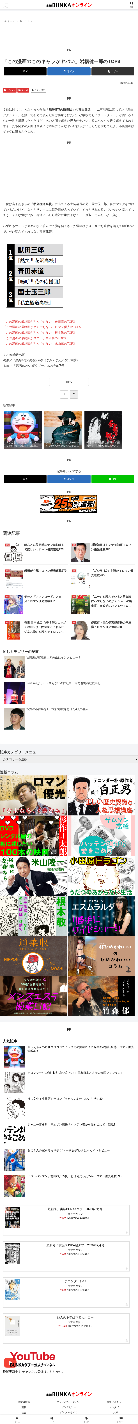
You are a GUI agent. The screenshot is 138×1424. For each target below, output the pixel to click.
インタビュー (69, 1407)
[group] (23, 430)
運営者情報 (24, 1402)
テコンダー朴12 (75, 1281)
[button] (112, 71)
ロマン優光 (39, 90)
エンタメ (11, 90)
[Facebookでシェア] (23, 1109)
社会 (23, 1412)
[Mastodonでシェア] (54, 1099)
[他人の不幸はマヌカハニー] (12, 1326)
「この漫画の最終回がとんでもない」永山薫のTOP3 (39, 343)
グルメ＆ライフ (69, 1412)
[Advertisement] (69, 34)
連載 (23, 1407)
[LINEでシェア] (115, 1109)
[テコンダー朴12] (12, 1289)
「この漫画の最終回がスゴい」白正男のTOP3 (34, 338)
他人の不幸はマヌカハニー (75, 1317)
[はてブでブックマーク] (84, 1109)
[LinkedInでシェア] (69, 1118)
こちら (51, 1371)
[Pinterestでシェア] (38, 1118)
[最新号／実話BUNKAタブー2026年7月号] (12, 1217)
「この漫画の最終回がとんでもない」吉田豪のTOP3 (39, 321)
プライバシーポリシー (69, 1402)
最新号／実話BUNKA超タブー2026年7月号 (75, 1245)
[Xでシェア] (23, 1099)
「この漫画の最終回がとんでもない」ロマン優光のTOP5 (42, 327)
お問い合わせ (114, 1402)
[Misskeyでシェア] (115, 1099)
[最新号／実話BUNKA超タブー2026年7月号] (12, 1253)
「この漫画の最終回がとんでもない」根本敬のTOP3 (39, 332)
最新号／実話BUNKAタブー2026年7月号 (75, 1209)
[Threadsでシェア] (54, 1109)
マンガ (24, 90)
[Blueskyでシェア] (84, 1099)
